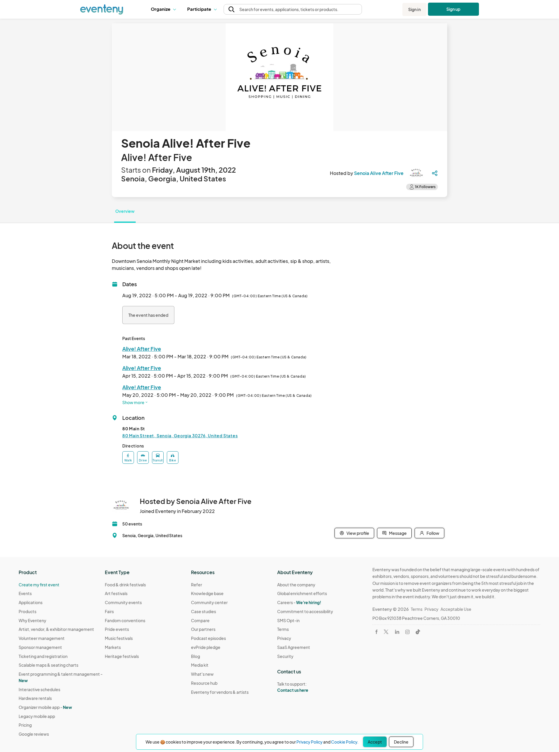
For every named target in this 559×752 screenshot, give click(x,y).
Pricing (25, 725)
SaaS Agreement (293, 647)
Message (398, 533)
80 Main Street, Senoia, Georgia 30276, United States (180, 435)
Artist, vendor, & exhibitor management (56, 629)
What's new (202, 674)
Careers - (299, 602)
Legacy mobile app (37, 716)
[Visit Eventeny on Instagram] (407, 632)
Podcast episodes (208, 638)
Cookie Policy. (344, 741)
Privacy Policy (309, 741)
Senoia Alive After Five (379, 173)
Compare (200, 620)
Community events (123, 602)
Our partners (203, 629)
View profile (357, 533)
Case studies (203, 611)
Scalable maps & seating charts (48, 665)
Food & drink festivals (125, 584)
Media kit (199, 665)
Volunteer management (42, 638)
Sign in (414, 9)
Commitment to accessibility (305, 611)
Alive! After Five (141, 348)
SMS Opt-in (288, 620)
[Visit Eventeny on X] (386, 632)
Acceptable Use (456, 609)
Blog (195, 656)
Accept (375, 741)
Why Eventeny (32, 620)
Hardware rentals (35, 698)
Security (285, 656)
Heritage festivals (122, 656)
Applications (31, 602)
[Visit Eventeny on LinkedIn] (397, 632)
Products (27, 611)
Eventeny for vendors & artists (220, 692)
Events (25, 593)
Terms (283, 629)
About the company (296, 584)
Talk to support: (292, 687)
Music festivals (119, 638)
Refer (196, 584)
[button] (164, 9)
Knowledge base (207, 593)
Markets (113, 647)
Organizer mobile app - (45, 707)
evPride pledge (205, 647)
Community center (209, 602)
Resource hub (204, 683)
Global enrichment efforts (302, 593)
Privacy (284, 638)
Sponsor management (40, 647)
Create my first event (39, 584)
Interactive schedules (39, 689)
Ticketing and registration (43, 656)
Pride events (117, 629)
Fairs (109, 611)
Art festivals (116, 593)
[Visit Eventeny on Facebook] (376, 632)
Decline (401, 741)
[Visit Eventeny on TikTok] (418, 632)
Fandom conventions (125, 620)
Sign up (453, 9)
